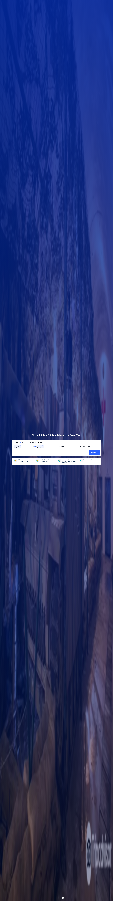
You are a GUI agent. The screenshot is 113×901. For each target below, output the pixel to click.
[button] (100, 2)
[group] (24, 447)
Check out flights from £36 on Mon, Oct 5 (56, 439)
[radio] (16, 442)
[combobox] (22, 446)
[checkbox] (39, 442)
